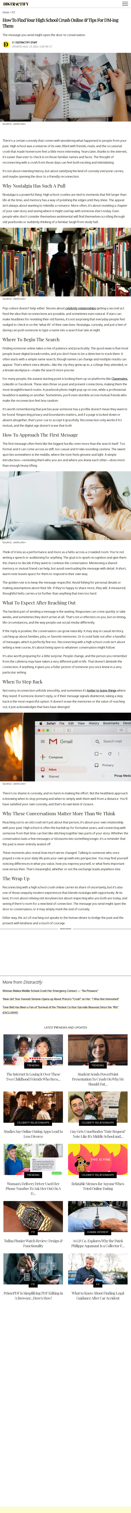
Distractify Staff (26, 42)
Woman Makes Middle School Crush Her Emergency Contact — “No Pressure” (51, 990)
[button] (125, 4)
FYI (13, 12)
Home (6, 12)
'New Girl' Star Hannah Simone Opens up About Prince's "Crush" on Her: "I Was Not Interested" (61, 999)
